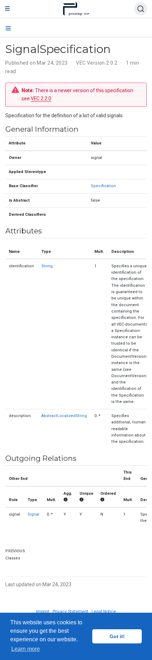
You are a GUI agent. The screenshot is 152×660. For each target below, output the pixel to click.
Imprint (42, 611)
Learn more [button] (25, 649)
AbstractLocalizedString (64, 416)
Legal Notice (104, 611)
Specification (103, 186)
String (47, 266)
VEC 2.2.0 (41, 98)
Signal (33, 514)
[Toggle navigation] (7, 9)
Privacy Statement (70, 611)
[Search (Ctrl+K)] (140, 8)
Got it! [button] (117, 636)
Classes (12, 558)
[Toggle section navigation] (8, 28)
